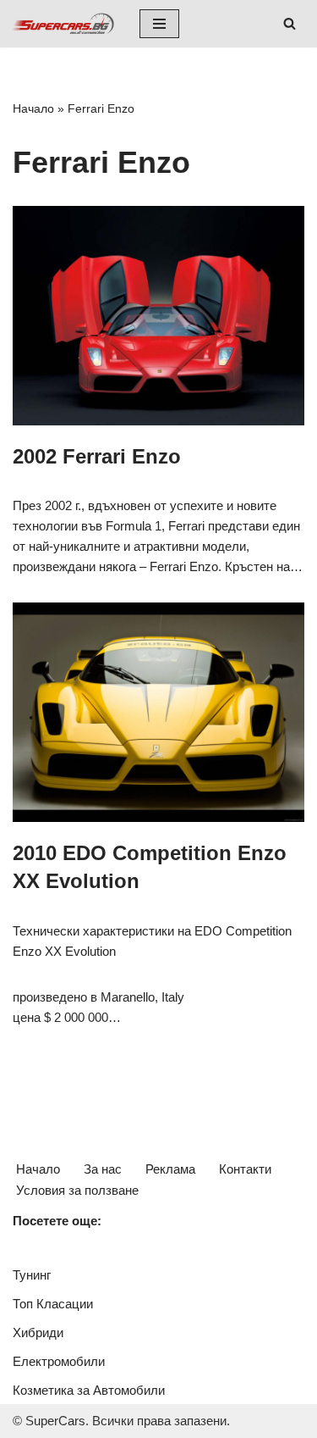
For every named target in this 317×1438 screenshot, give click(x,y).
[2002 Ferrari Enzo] (158, 315)
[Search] (289, 23)
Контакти (245, 1169)
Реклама (170, 1169)
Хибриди (38, 1332)
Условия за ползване (77, 1190)
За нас (103, 1169)
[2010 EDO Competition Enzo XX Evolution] (158, 712)
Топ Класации (53, 1303)
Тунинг (32, 1275)
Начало (33, 108)
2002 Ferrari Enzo (97, 456)
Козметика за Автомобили (89, 1390)
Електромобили (59, 1361)
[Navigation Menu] (159, 23)
